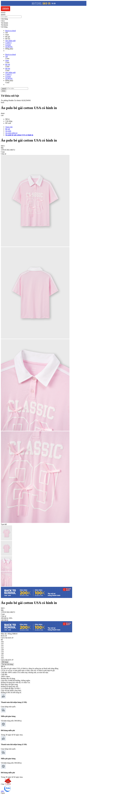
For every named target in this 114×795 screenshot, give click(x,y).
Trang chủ (8, 127)
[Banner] (43, 5)
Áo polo (8, 131)
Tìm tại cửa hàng (7, 664)
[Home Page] (5, 10)
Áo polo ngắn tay (11, 133)
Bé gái (7, 129)
